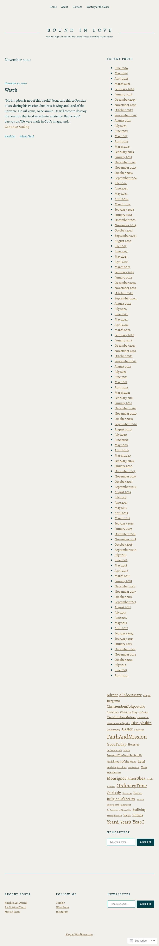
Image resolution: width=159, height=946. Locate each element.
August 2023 (123, 240)
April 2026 (121, 78)
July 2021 (120, 371)
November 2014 (125, 654)
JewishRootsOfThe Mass (121, 761)
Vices (127, 815)
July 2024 (121, 183)
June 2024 (121, 188)
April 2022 (121, 324)
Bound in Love (80, 30)
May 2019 (121, 507)
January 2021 (123, 403)
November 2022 (125, 287)
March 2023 (122, 267)
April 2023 (121, 261)
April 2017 (121, 628)
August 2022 (123, 303)
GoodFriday (116, 744)
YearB (125, 822)
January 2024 (123, 214)
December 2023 (125, 220)
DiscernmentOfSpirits (118, 723)
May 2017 (121, 622)
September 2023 (126, 235)
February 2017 (124, 633)
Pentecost (127, 793)
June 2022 (121, 314)
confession (143, 712)
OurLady (114, 792)
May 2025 (121, 136)
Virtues (137, 815)
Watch (11, 90)
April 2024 (121, 199)
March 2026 (122, 83)
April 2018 (121, 570)
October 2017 (123, 596)
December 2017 (125, 586)
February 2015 (124, 638)
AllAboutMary (130, 695)
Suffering (139, 809)
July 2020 (121, 434)
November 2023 (125, 225)
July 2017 (120, 612)
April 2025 (121, 141)
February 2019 (124, 523)
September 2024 (126, 178)
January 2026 (123, 94)
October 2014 (123, 659)
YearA (31, 136)
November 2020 (126, 413)
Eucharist (139, 729)
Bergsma (113, 700)
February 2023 (124, 272)
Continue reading (17, 126)
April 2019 (121, 513)
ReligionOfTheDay (121, 798)
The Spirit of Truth (15, 907)
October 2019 (123, 481)
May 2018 (121, 565)
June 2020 (121, 439)
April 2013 (121, 675)
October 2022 (124, 293)
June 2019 (121, 502)
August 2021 (123, 366)
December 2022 (125, 282)
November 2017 (125, 591)
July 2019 (120, 497)
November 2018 (125, 539)
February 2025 (124, 151)
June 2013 (121, 670)
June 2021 (121, 376)
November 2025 (125, 104)
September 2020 (126, 424)
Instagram (62, 911)
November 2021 (125, 350)
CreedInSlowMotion (121, 717)
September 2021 (125, 361)
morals (150, 778)
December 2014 (125, 649)
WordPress (62, 907)
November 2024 (125, 167)
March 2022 (122, 329)
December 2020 (125, 408)
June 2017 (121, 617)
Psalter (137, 793)
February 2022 (124, 335)
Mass (144, 767)
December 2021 (125, 345)
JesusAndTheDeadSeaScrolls (124, 755)
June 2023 (121, 251)
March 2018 (122, 575)
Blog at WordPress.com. (79, 934)
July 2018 (120, 555)
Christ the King (128, 712)
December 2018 (125, 534)
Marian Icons (12, 911)
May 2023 (121, 256)
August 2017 (123, 607)
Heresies (133, 744)
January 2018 (123, 581)
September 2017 (125, 602)
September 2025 (126, 115)
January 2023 (123, 277)
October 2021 (123, 356)
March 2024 (122, 204)
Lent (141, 761)
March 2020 (123, 455)
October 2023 (124, 230)
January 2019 (123, 528)
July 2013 (120, 664)
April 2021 (121, 387)
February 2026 (124, 89)
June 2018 (121, 560)
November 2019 (125, 476)
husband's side (114, 750)
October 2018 (123, 544)
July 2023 (120, 246)
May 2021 (121, 382)
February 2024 (124, 209)
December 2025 (125, 99)
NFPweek (111, 786)
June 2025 (121, 131)
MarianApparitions (116, 767)
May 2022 (121, 319)
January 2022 (123, 340)
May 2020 (121, 445)
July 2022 (121, 308)
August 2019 (123, 492)
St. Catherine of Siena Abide (119, 810)
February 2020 (124, 460)
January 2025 (123, 157)
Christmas (113, 712)
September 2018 (125, 549)
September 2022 (126, 298)
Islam (126, 750)
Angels (146, 695)
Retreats (140, 799)
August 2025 (123, 120)
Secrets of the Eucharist (119, 804)
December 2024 (125, 162)
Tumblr (60, 903)
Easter (127, 729)
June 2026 (121, 68)
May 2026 (121, 73)
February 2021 (124, 397)
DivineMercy (113, 729)
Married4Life (133, 767)
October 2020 (124, 418)
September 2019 (125, 486)
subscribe (146, 842)
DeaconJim (143, 717)
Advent (23, 136)
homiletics (10, 136)
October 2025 (124, 110)
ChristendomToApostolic (126, 706)
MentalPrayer (114, 772)
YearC (138, 822)
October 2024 (124, 172)
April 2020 (122, 450)
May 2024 (121, 193)
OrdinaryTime (132, 785)
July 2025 (120, 125)
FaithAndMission (127, 736)
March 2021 (122, 392)
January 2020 (123, 466)
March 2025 (122, 146)
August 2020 (123, 429)
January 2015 (123, 643)
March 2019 (122, 518)
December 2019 (125, 471)
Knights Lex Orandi (16, 903)
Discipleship (141, 723)
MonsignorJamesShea (126, 778)
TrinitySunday (114, 815)
